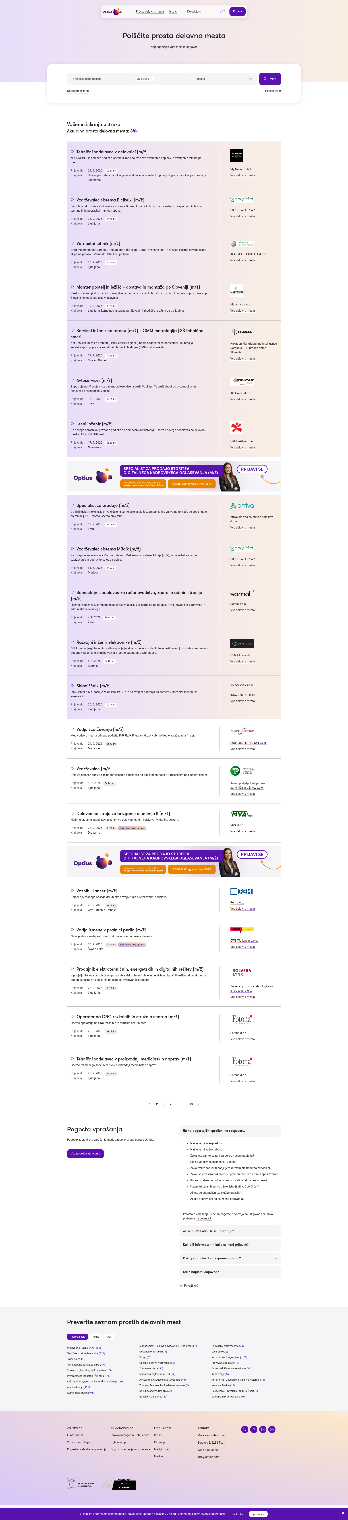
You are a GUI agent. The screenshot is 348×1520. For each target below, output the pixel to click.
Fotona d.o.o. (238, 1033)
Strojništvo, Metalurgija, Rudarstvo (86, 1370)
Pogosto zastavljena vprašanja (87, 1449)
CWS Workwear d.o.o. (244, 940)
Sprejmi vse (258, 1514)
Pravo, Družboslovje (223, 1362)
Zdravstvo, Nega (148, 1368)
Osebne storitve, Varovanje (154, 1362)
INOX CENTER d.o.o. (243, 695)
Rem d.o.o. (237, 902)
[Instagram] (262, 1429)
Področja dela (77, 1336)
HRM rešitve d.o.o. (242, 441)
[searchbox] (224, 79)
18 (191, 1104)
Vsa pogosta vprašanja (85, 1153)
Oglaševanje (118, 1442)
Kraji (108, 1336)
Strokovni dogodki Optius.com (130, 1435)
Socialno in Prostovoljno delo (228, 1396)
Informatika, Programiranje (227, 1357)
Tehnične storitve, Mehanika (82, 1353)
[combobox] (162, 78)
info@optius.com (208, 1457)
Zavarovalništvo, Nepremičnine (229, 1368)
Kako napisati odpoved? (201, 1272)
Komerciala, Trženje (78, 1392)
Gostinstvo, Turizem (150, 1351)
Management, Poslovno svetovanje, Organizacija (166, 1345)
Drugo (142, 1357)
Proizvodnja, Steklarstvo (80, 1347)
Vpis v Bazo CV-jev (79, 1442)
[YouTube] (272, 1429)
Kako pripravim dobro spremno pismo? (212, 1258)
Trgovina (72, 1359)
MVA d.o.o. (237, 825)
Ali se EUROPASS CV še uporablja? (208, 1231)
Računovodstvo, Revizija (153, 1391)
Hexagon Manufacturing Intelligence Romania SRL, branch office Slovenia (253, 348)
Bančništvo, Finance (150, 1396)
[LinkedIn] (244, 1429)
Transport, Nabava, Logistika (83, 1364)
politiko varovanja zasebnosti (206, 1513)
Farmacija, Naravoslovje (225, 1345)
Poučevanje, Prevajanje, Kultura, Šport (233, 1391)
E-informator (75, 1435)
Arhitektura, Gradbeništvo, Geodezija (160, 1379)
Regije (95, 1336)
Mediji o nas (162, 1449)
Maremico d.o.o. (240, 304)
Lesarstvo (217, 1351)
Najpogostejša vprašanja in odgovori (174, 47)
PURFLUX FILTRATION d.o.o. (248, 742)
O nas (157, 1435)
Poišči (272, 79)
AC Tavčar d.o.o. (240, 393)
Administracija (75, 1387)
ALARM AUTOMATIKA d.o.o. (248, 254)
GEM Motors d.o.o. (242, 655)
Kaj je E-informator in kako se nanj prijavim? (216, 1244)
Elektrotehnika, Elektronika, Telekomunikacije (92, 1381)
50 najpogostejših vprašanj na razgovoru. (214, 1131)
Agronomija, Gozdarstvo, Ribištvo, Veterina (236, 1379)
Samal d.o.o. (238, 604)
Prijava (237, 11)
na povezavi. (204, 1218)
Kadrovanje (218, 1374)
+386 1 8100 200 (208, 1450)
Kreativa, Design (221, 1385)
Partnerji (159, 1442)
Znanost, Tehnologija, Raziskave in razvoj (162, 1385)
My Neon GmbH (240, 169)
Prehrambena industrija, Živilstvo (85, 1375)
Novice (158, 1456)
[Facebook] (253, 1429)
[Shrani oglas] (72, 152)
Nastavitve (238, 1514)
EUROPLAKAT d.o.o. (243, 210)
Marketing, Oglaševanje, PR (154, 1374)
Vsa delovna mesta (242, 175)
